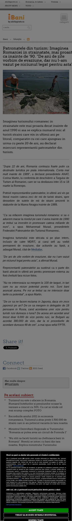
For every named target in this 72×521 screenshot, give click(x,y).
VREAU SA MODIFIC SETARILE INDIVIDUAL (35, 515)
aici (20, 478)
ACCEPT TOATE (36, 510)
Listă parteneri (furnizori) (14, 504)
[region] (36, 486)
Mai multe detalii (18, 466)
